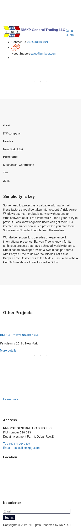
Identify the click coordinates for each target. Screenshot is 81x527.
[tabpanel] (40, 340)
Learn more (10, 399)
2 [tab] (40, 81)
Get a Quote (70, 32)
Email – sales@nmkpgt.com (21, 448)
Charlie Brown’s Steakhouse (19, 335)
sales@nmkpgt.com (43, 53)
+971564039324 (37, 42)
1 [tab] (34, 81)
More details (8, 350)
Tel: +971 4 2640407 (16, 443)
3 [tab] (47, 81)
